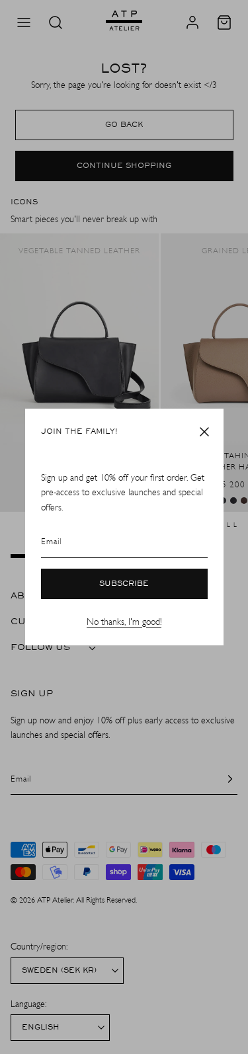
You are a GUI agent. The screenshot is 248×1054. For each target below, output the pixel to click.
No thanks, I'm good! (124, 622)
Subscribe (124, 584)
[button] (204, 432)
